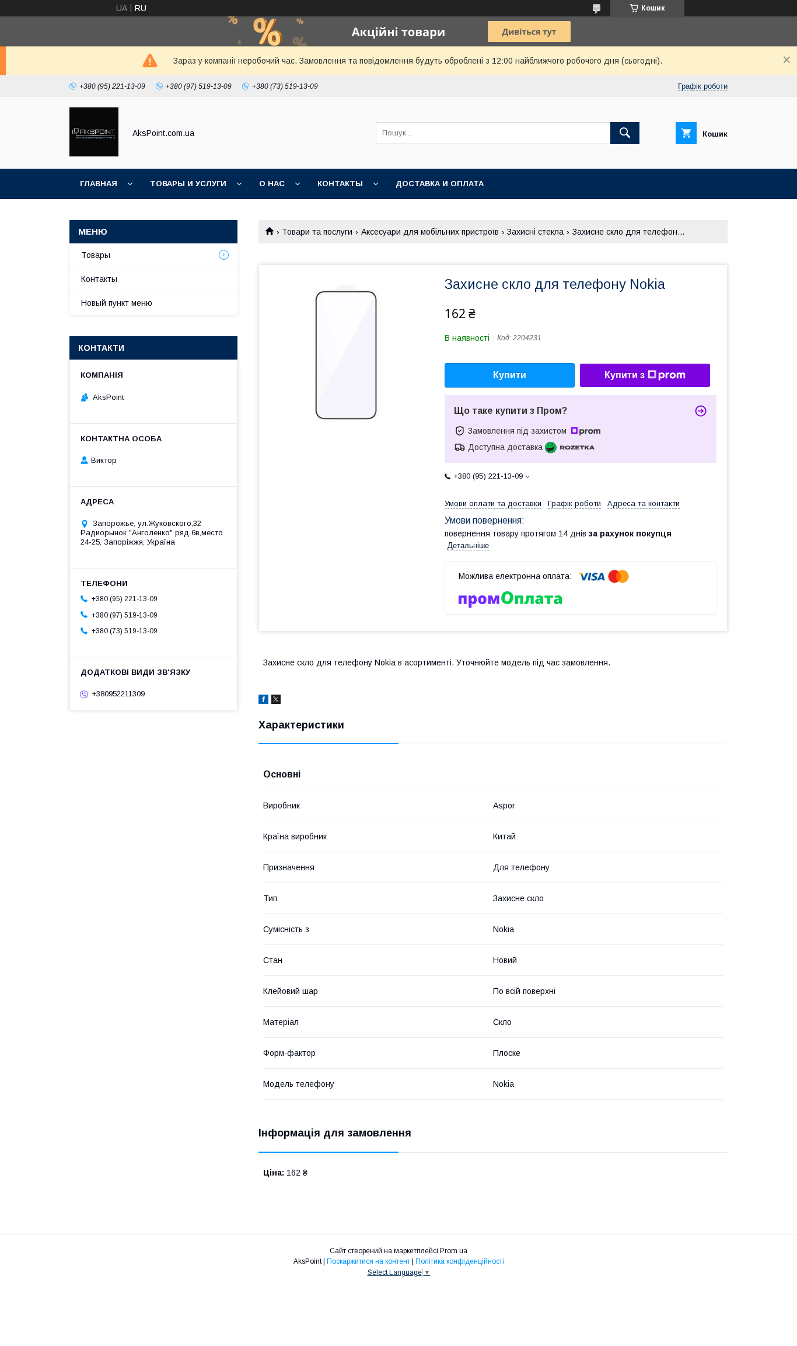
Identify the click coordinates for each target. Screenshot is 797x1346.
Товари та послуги (317, 231)
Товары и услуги (188, 183)
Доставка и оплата (440, 183)
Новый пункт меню (116, 303)
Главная (98, 183)
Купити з (624, 375)
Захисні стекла (535, 231)
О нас (272, 183)
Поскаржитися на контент (368, 1261)
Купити (509, 375)
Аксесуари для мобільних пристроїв (430, 231)
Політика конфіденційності (459, 1261)
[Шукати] (624, 133)
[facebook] (263, 701)
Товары (95, 255)
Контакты (340, 183)
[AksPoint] (93, 153)
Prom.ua (453, 1251)
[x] (276, 701)
